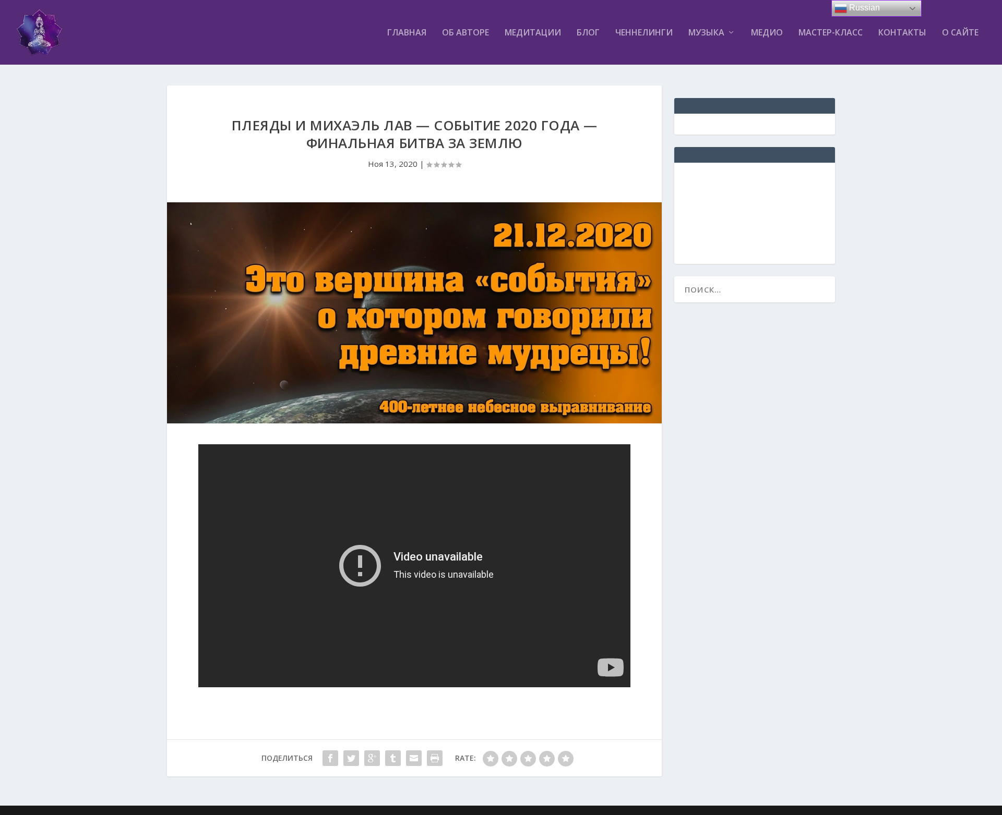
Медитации (533, 33)
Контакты (902, 33)
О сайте (960, 33)
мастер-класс (830, 33)
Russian (863, 7)
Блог (588, 33)
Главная (406, 33)
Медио (767, 33)
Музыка (706, 33)
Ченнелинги (644, 33)
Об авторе (465, 33)
